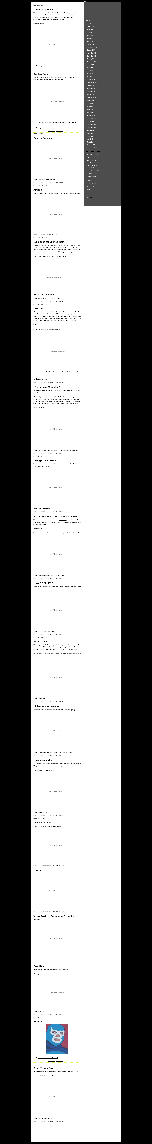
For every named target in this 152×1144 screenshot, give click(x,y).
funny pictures (60, 122)
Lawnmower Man (43, 760)
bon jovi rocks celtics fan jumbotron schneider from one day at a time (59, 450)
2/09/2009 (55, 865)
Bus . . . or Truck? (92, 160)
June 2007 (90, 38)
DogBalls (76, 371)
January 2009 (91, 94)
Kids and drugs (42, 822)
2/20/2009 (51, 301)
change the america (44, 508)
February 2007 (91, 26)
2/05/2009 (51, 1061)
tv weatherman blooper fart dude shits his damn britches (55, 752)
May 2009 (90, 106)
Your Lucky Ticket (43, 9)
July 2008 (90, 77)
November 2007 (91, 53)
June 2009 (90, 109)
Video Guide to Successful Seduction (54, 916)
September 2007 (92, 47)
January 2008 (91, 59)
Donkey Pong (41, 74)
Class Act (38, 308)
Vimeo (53, 294)
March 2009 (90, 100)
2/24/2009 (51, 182)
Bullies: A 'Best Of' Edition (92, 176)
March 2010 (90, 133)
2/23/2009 (51, 234)
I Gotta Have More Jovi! (46, 387)
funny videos (49, 122)
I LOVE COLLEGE (43, 583)
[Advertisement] (111, 50)
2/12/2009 (51, 511)
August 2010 (91, 145)
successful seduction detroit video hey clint (51, 575)
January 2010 (91, 130)
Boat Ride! (39, 966)
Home (89, 23)
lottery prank (42, 66)
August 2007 (91, 44)
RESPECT (39, 1021)
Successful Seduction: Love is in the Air (55, 516)
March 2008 (90, 65)
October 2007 (91, 50)
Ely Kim (46, 294)
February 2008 (91, 62)
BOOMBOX (36, 294)
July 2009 (90, 112)
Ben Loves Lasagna (93, 170)
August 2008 (91, 79)
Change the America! (45, 460)
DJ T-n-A (89, 180)
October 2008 (91, 86)
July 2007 (90, 41)
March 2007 (90, 29)
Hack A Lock (40, 641)
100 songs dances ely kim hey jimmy (49, 298)
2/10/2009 (51, 701)
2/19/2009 (51, 382)
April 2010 (90, 136)
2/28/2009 (51, 69)
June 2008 (90, 74)
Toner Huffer (63, 520)
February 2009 (91, 97)
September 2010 (92, 148)
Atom (92, 197)
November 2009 (91, 124)
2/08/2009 (51, 1014)
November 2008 (91, 88)
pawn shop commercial (45, 1118)
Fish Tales (90, 173)
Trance (37, 870)
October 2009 (91, 121)
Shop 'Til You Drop (43, 1068)
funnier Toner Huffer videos (65, 371)
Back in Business (43, 138)
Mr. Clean (90, 189)
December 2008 (91, 91)
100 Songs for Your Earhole (48, 242)
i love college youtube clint (46, 631)
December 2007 (91, 56)
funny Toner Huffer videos (49, 371)
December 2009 (91, 127)
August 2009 (91, 115)
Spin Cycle (90, 186)
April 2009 (90, 103)
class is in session (43, 379)
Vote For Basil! (91, 163)
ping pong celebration (44, 128)
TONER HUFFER (71, 122)
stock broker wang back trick (46, 179)
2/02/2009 (51, 1121)
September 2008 (92, 82)
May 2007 (90, 35)
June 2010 (90, 142)
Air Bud (37, 189)
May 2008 (90, 71)
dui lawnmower (42, 812)
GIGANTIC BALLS (92, 183)
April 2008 (90, 68)
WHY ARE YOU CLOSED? (92, 166)
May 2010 (90, 139)
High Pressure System (46, 706)
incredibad (41, 1011)
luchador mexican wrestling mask (48, 1058)
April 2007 (90, 32)
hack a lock (41, 698)
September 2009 (92, 118)
